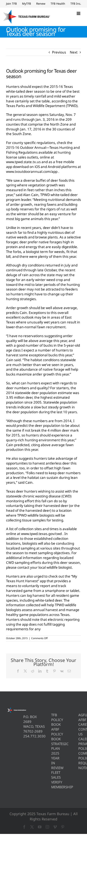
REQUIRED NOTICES (79, 765)
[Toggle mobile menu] (79, 13)
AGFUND (79, 715)
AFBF (79, 719)
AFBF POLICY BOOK (52, 734)
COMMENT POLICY (79, 755)
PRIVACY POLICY (79, 746)
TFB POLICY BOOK (52, 720)
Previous (59, 52)
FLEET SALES (52, 775)
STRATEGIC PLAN (52, 746)
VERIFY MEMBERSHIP (52, 784)
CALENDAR (79, 739)
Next (73, 52)
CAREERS (79, 724)
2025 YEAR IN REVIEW (52, 760)
